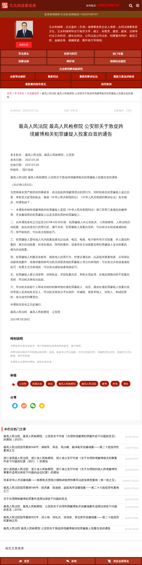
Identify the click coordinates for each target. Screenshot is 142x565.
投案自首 (37, 383)
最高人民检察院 (67, 383)
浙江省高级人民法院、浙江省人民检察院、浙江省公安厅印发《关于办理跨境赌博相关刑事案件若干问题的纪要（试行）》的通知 (60, 459)
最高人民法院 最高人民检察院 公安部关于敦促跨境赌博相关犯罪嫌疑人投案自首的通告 (56, 528)
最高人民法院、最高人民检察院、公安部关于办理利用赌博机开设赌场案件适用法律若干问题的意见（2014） (60, 508)
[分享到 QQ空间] (42, 406)
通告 (125, 383)
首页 (9, 93)
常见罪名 (19, 93)
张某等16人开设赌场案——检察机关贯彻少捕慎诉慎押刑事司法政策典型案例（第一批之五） (60, 480)
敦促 (50, 383)
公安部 (22, 383)
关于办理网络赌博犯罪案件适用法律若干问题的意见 (35, 498)
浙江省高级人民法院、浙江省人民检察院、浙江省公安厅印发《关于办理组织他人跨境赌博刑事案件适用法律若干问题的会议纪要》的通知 (60, 470)
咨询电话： (102, 5)
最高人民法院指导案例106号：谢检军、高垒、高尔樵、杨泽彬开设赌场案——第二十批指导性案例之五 (61, 448)
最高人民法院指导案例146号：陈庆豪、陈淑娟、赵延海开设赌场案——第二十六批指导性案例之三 (61, 489)
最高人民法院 (89, 383)
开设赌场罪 (33, 93)
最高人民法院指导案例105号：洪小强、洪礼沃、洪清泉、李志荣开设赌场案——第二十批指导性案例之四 (61, 518)
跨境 (115, 383)
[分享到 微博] (24, 406)
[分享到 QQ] (15, 406)
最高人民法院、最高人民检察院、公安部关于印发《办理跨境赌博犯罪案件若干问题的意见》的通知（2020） (60, 437)
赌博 (104, 383)
